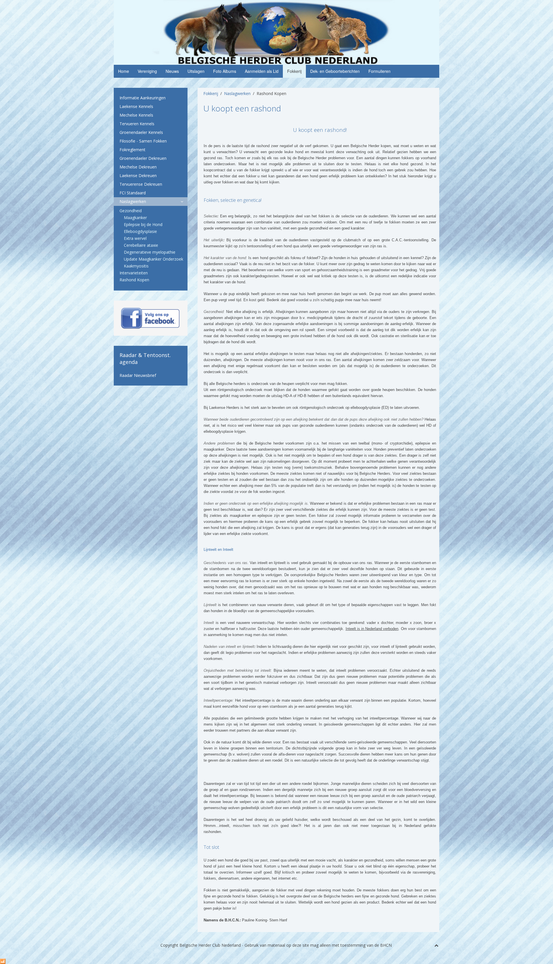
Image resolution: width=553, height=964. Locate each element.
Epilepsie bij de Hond (143, 224)
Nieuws (172, 71)
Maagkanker (135, 217)
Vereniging (147, 71)
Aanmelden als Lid (262, 71)
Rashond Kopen (134, 279)
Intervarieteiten (134, 273)
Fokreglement (132, 149)
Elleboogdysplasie (140, 231)
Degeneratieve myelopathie (149, 252)
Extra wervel (135, 238)
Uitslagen (196, 71)
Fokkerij (294, 71)
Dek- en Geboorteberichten (335, 71)
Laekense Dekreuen (138, 175)
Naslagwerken (237, 93)
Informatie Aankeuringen (143, 97)
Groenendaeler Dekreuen (143, 158)
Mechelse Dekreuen (138, 167)
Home (123, 71)
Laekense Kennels (136, 106)
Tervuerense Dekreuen (141, 184)
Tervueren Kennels (137, 123)
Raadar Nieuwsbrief (138, 375)
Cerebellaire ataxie (141, 245)
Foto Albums (224, 71)
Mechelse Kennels (136, 115)
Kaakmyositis (136, 266)
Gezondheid (131, 210)
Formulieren (379, 71)
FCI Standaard (133, 193)
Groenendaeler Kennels (141, 132)
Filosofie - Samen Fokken (143, 141)
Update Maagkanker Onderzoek (153, 259)
